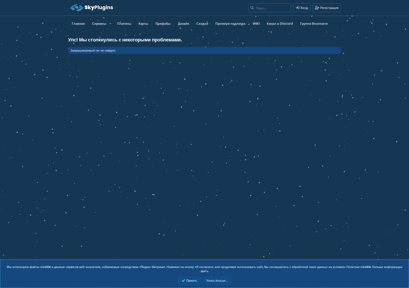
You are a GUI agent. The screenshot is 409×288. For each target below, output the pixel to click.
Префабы (163, 23)
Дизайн (183, 23)
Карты (143, 23)
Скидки (202, 23)
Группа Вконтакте (314, 23)
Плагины (124, 23)
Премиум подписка (230, 23)
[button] (101, 23)
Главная (78, 23)
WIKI (256, 23)
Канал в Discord (280, 23)
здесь (204, 271)
